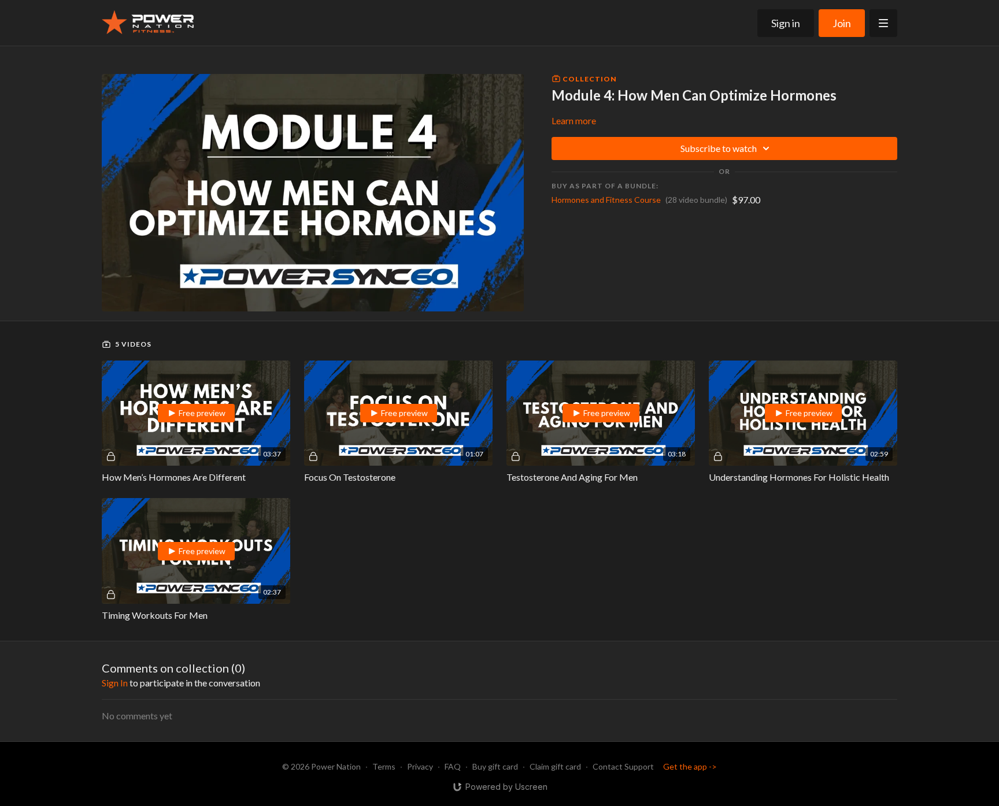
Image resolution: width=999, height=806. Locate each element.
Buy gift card (495, 766)
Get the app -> (690, 766)
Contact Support (623, 766)
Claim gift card (555, 766)
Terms (383, 766)
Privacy (420, 766)
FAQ (453, 766)
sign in (115, 682)
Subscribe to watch (718, 148)
